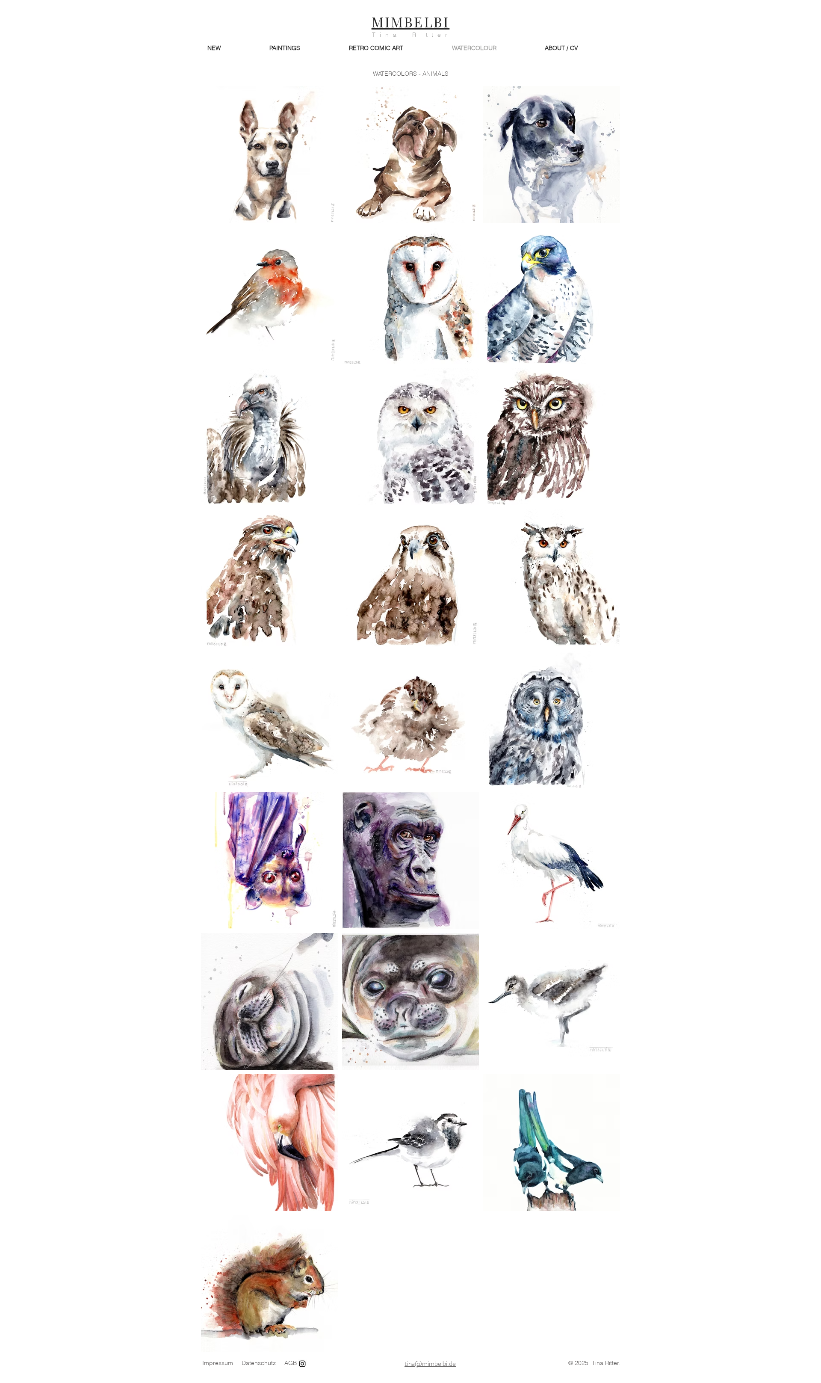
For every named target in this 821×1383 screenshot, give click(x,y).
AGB (290, 1363)
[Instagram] (302, 1363)
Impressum (217, 1363)
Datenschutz (259, 1363)
